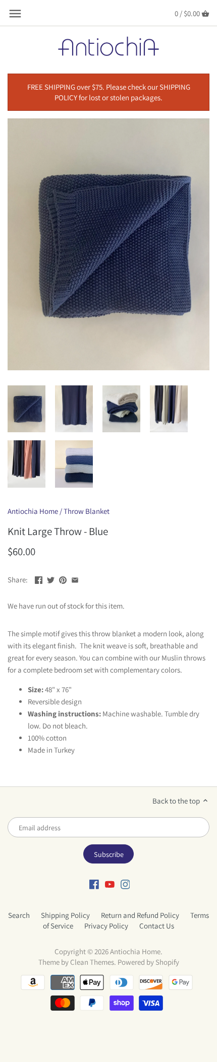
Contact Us (156, 926)
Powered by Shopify (148, 962)
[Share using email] (75, 578)
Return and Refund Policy (140, 915)
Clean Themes (92, 962)
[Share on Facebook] (38, 578)
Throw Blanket (87, 511)
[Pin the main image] (63, 578)
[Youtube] (110, 883)
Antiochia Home (33, 511)
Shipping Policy (65, 915)
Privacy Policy (106, 926)
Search (19, 915)
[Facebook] (94, 883)
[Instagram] (125, 883)
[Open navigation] (15, 13)
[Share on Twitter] (51, 578)
